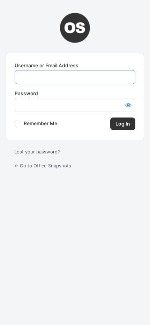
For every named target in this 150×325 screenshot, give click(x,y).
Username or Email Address (46, 65)
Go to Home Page (75, 28)
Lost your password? (37, 151)
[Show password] (128, 105)
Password (26, 93)
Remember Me (40, 123)
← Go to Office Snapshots (42, 165)
